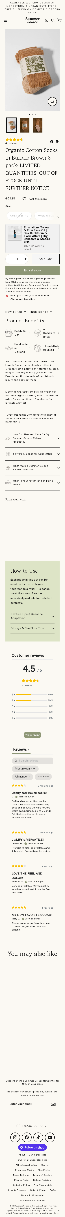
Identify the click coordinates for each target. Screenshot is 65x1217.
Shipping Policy (21, 1185)
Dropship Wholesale (32, 1195)
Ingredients (40, 312)
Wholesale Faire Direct (32, 1200)
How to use (14, 312)
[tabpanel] (32, 847)
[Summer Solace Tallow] (32, 20)
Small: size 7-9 (19, 215)
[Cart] (59, 20)
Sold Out (32, 539)
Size (8, 206)
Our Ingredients (37, 1155)
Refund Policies (42, 1180)
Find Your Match (43, 1185)
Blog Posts (44, 1170)
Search (45, 1165)
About (22, 1155)
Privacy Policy (22, 1180)
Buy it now (32, 270)
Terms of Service (42, 1175)
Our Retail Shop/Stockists (32, 1160)
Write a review (32, 735)
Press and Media (24, 1170)
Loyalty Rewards (17, 1190)
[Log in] (46, 20)
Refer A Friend (38, 1190)
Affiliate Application (27, 1165)
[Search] (53, 20)
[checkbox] (43, 776)
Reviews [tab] (21, 749)
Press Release (21, 1175)
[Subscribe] (53, 1104)
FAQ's (53, 1190)
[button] (32, 694)
